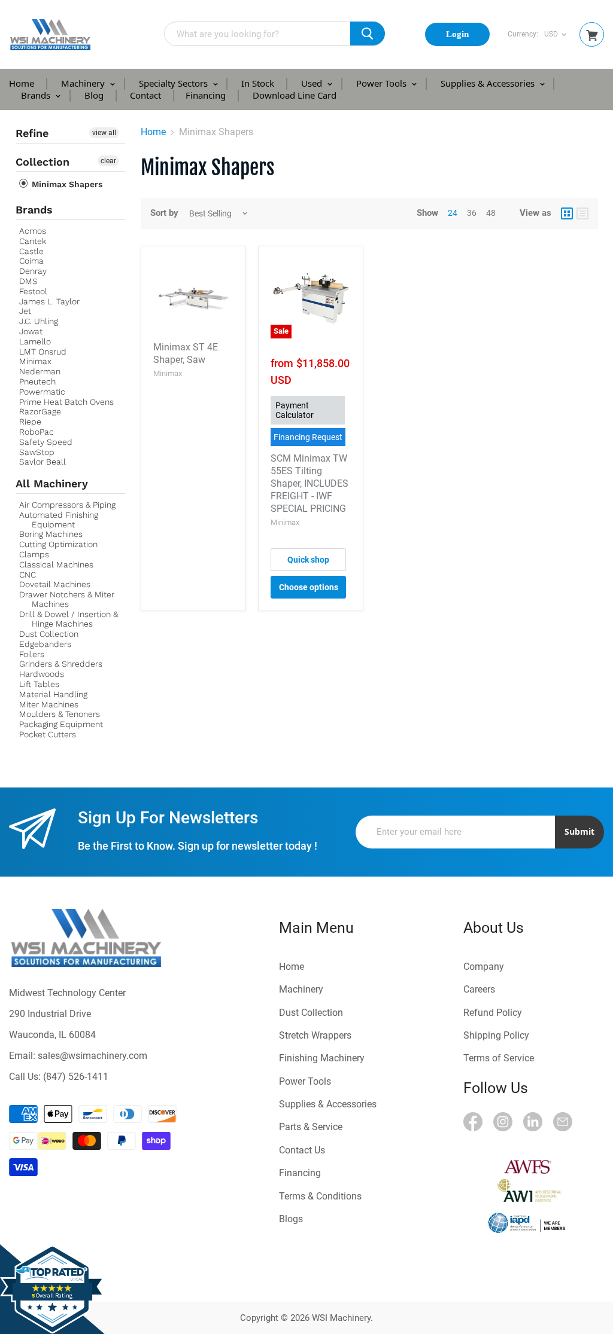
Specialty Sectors (174, 83)
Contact (145, 95)
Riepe (30, 421)
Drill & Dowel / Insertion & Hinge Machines (68, 618)
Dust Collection (48, 634)
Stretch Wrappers (315, 1035)
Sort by (164, 213)
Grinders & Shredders (60, 663)
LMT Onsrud (42, 351)
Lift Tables (39, 684)
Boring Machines (51, 534)
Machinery (84, 83)
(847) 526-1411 (75, 1076)
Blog (94, 95)
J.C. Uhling (38, 321)
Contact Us (302, 1150)
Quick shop (308, 559)
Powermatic (42, 391)
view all (104, 133)
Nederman (39, 371)
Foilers (31, 654)
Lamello (35, 341)
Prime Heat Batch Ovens (66, 402)
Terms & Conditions (320, 1196)
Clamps (34, 554)
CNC (27, 574)
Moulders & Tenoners (59, 714)
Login (457, 34)
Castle (31, 251)
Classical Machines (56, 564)
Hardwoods (41, 674)
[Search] (367, 33)
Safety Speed (45, 442)
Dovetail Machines (54, 584)
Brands (37, 95)
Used (312, 83)
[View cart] (592, 35)
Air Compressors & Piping (67, 504)
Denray (33, 271)
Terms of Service (498, 1058)
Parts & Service (310, 1126)
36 (472, 213)
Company (483, 966)
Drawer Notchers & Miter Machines (66, 599)
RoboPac (36, 431)
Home (21, 83)
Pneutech (37, 381)
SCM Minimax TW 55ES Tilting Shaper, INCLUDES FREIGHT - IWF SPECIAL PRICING (309, 483)
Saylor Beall (42, 461)
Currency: (523, 34)
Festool (33, 291)
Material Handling (53, 694)
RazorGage (40, 411)
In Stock (257, 83)
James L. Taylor (49, 301)
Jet (25, 311)
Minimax (35, 361)
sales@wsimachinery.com (92, 1055)
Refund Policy (492, 1012)
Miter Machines (48, 704)
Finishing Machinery (322, 1058)
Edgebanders (45, 644)
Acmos (32, 231)
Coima (31, 260)
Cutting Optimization (58, 544)
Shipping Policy (496, 1035)
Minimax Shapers (65, 184)
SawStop (36, 452)
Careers (479, 989)
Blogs (291, 1219)
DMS (28, 281)
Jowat (31, 331)
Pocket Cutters (47, 734)
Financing (206, 95)
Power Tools (382, 83)
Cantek (32, 241)
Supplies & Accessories (489, 83)
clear (108, 161)
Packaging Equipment (61, 724)
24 (452, 213)
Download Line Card (294, 95)
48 (491, 213)
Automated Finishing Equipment (58, 519)
